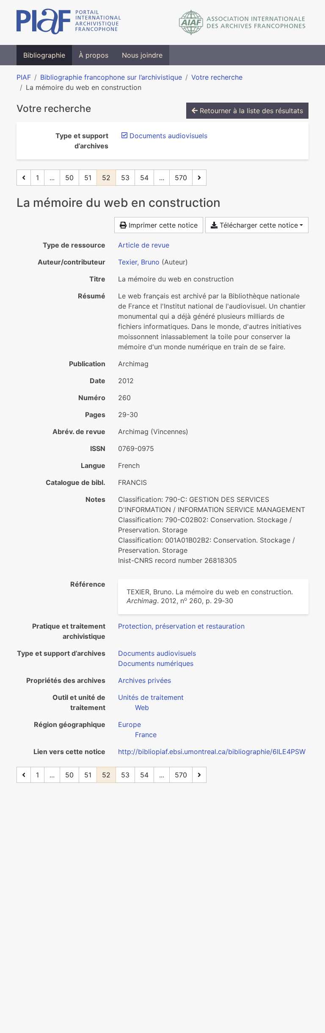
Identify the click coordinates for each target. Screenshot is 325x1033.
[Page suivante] (199, 178)
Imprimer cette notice (162, 225)
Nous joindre (142, 55)
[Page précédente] (24, 178)
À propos (93, 55)
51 (87, 177)
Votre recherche (216, 77)
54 (144, 177)
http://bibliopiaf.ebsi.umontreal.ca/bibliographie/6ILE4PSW (212, 751)
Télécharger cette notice (258, 225)
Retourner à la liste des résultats (250, 110)
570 (181, 177)
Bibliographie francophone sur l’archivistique (111, 77)
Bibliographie (44, 55)
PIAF (24, 77)
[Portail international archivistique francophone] (69, 22)
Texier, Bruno (139, 262)
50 (69, 177)
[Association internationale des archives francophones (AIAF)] (242, 22)
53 (125, 177)
